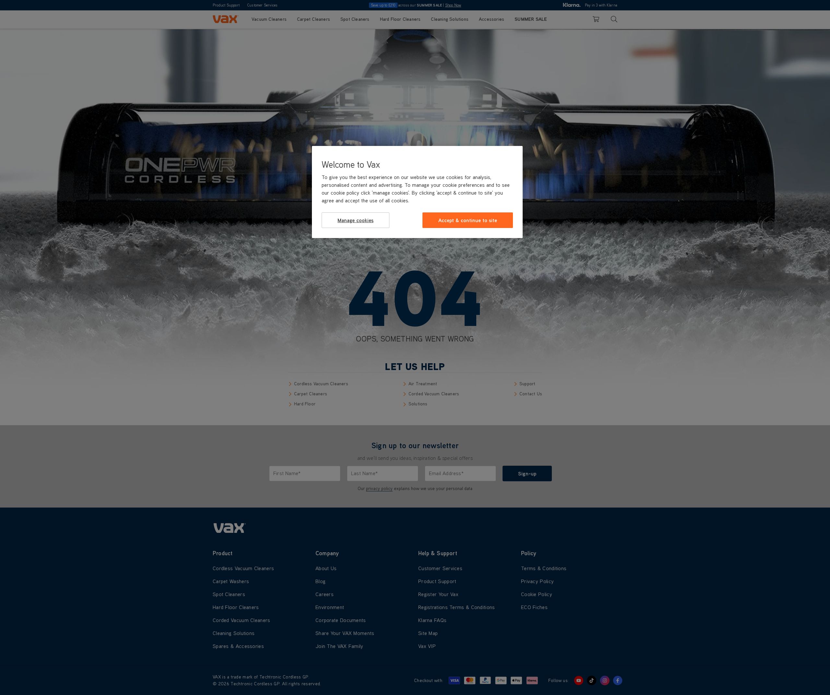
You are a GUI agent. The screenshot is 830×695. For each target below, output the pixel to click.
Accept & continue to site (467, 220)
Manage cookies (356, 220)
